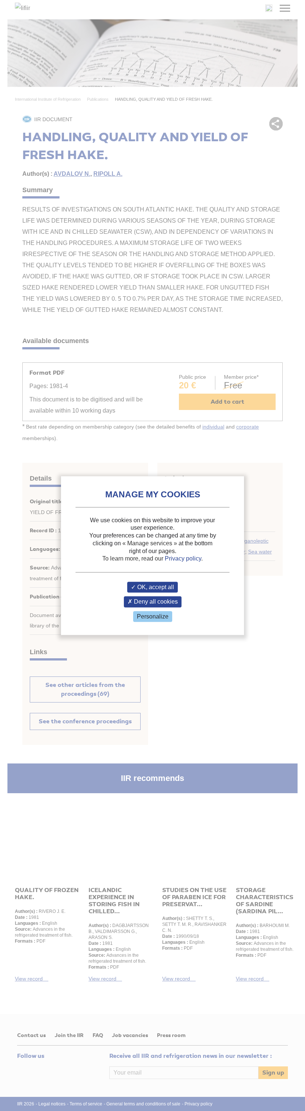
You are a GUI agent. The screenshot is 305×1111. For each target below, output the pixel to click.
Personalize (152, 616)
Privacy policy (183, 559)
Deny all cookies (155, 602)
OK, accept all (155, 587)
